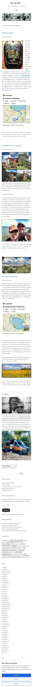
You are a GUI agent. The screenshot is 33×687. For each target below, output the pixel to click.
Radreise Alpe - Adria (19, 549)
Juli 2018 (4, 611)
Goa (12, 544)
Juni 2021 (4, 589)
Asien (9, 540)
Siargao (13, 554)
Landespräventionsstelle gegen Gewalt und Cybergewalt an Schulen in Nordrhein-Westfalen (16, 418)
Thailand (26, 555)
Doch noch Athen (6, 484)
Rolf (21, 132)
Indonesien (6, 545)
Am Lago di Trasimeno (10, 276)
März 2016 (4, 632)
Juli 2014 (4, 639)
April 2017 (4, 621)
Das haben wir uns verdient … (12, 146)
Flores (21, 542)
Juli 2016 (4, 628)
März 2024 (4, 580)
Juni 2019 (4, 591)
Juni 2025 (4, 576)
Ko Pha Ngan (26, 545)
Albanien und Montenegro (8, 483)
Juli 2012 (4, 648)
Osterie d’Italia (25, 75)
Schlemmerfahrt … (8, 33)
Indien (23, 544)
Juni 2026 (4, 567)
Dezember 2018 (5, 602)
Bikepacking (4, 542)
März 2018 (4, 615)
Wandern (26, 557)
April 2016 (4, 630)
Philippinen (6, 549)
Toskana (4, 557)
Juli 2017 (4, 619)
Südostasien (15, 555)
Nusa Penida (19, 547)
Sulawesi (5, 555)
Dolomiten (17, 542)
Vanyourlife (15, 557)
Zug (3, 558)
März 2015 (4, 635)
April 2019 (4, 595)
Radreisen (13, 382)
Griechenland (17, 544)
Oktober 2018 (5, 606)
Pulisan (11, 548)
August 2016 (4, 626)
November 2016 (5, 624)
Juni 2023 (4, 584)
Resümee (13, 552)
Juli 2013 (4, 643)
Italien (24, 134)
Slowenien (17, 554)
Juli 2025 (4, 574)
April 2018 (4, 613)
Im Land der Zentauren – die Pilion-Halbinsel (12, 486)
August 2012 (4, 647)
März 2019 (4, 597)
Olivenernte (16, 348)
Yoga (30, 557)
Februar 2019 (5, 598)
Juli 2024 (4, 578)
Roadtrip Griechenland (7, 490)
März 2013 (4, 645)
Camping (10, 542)
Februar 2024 (5, 582)
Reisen (10, 552)
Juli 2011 (4, 652)
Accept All (16, 675)
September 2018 (5, 608)
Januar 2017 (4, 623)
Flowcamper (6, 544)
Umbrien (23, 136)
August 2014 (4, 637)
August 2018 (4, 610)
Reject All (16, 683)
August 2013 (4, 641)
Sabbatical (6, 553)
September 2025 (5, 572)
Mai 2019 (4, 593)
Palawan (24, 547)
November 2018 (5, 604)
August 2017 (4, 617)
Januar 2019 (4, 600)
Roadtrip (19, 552)
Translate (13, 467)
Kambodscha (20, 545)
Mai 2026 (4, 569)
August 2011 (4, 650)
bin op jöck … (16, 3)
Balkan (25, 540)
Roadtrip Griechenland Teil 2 (8, 488)
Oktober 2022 (5, 585)
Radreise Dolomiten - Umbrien (14, 136)
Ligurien (11, 547)
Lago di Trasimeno (8, 384)
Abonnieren (6, 510)
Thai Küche (21, 555)
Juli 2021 (4, 587)
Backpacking (17, 540)
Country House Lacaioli (19, 185)
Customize (16, 679)
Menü (16, 10)
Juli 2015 (4, 634)
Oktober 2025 (5, 571)
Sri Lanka (24, 554)
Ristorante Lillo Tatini (24, 77)
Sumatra (10, 555)
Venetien (22, 557)
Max (14, 547)
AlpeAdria (4, 540)
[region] (16, 674)
